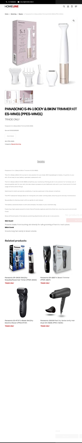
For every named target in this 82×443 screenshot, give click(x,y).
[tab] (41, 161)
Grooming (13, 14)
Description (41, 161)
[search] (64, 6)
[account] (68, 6)
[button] (76, 6)
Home (6, 14)
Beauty (21, 14)
